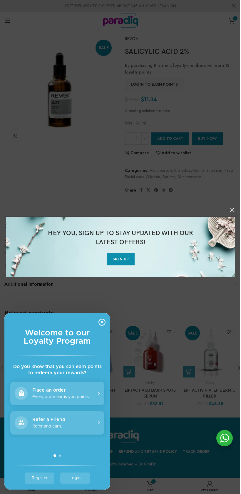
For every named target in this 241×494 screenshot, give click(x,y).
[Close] (232, 209)
